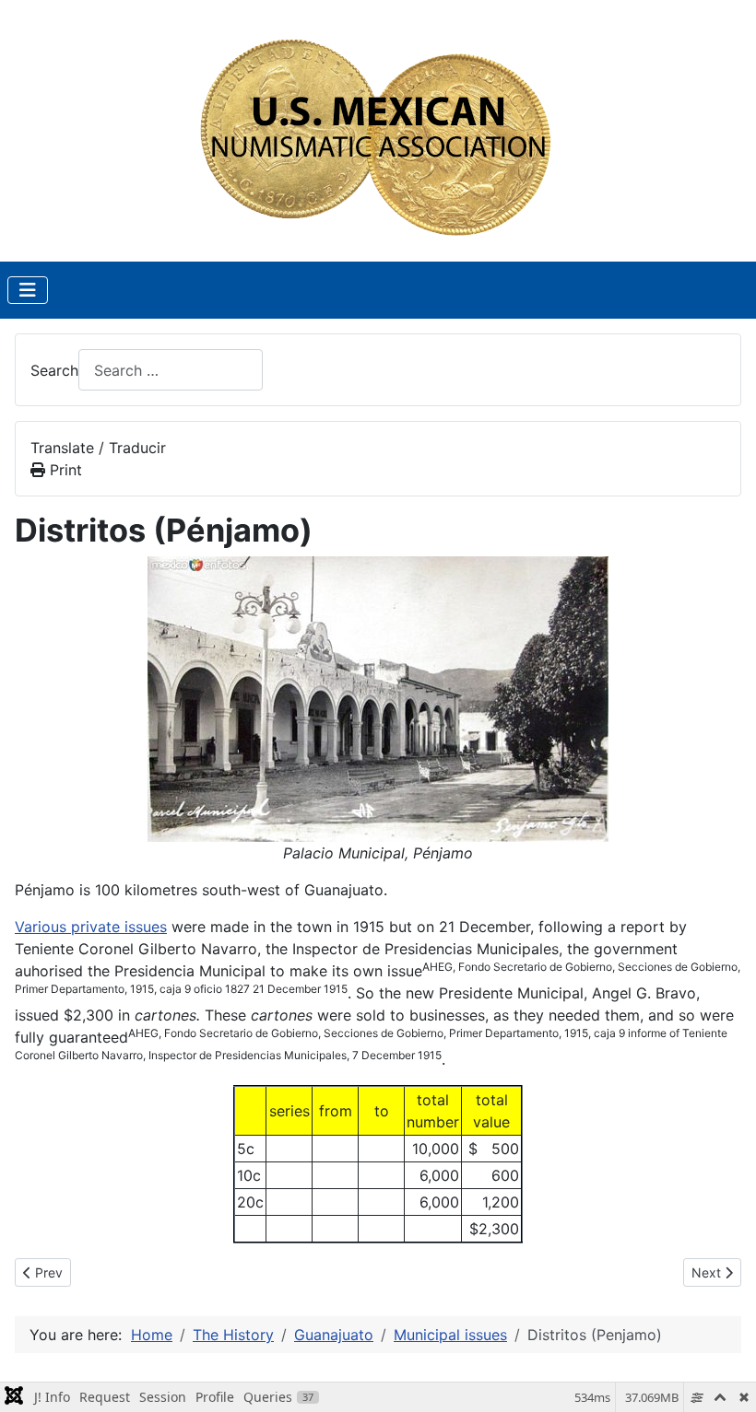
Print (63, 470)
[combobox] (170, 370)
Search (54, 370)
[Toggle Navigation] (27, 290)
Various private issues (91, 926)
